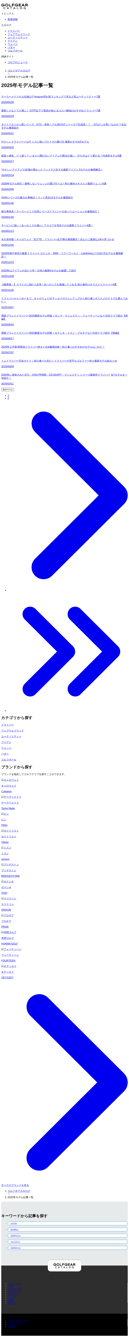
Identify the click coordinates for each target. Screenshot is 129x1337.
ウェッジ (13, 44)
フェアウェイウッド (19, 34)
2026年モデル (16, 1248)
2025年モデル (16, 1235)
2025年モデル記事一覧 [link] (20, 77)
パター (11, 47)
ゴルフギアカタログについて (18, 1320)
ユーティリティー (18, 37)
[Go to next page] (68, 590)
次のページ (8, 389)
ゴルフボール (15, 50)
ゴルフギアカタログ (19, 70)
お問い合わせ (13, 1325)
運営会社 (11, 1327)
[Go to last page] (68, 710)
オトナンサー (13, 1295)
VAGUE (11, 1286)
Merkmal (11, 1304)
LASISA (11, 1299)
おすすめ (14, 1223)
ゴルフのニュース (18, 62)
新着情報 (13, 19)
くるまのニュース (14, 1288)
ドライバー (14, 31)
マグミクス (12, 1297)
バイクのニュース (14, 1293)
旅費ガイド (12, 1301)
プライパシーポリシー (16, 1322)
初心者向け (14, 1229)
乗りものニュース (14, 1290)
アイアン (13, 40)
